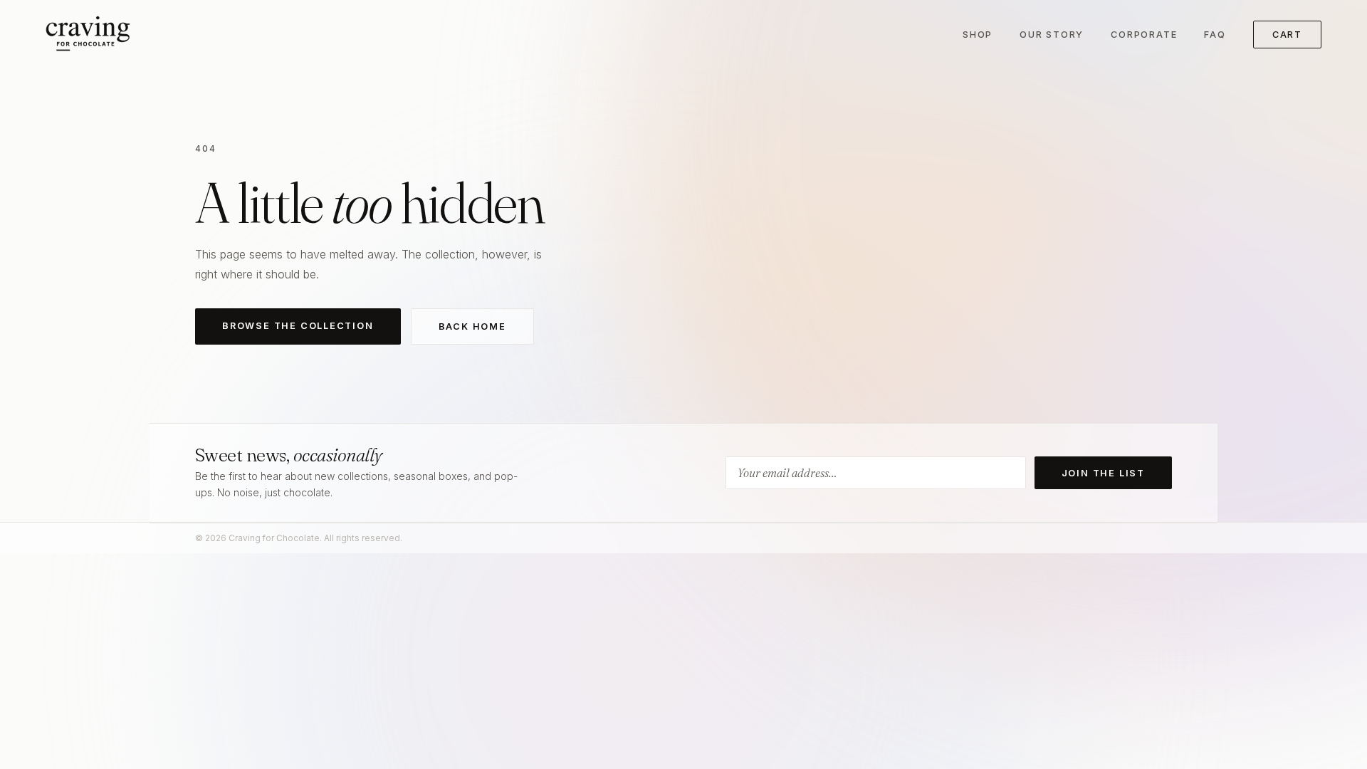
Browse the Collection (298, 325)
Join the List (1103, 473)
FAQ (1214, 34)
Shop (977, 34)
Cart (1287, 34)
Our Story (1052, 34)
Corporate (1144, 34)
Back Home (472, 326)
